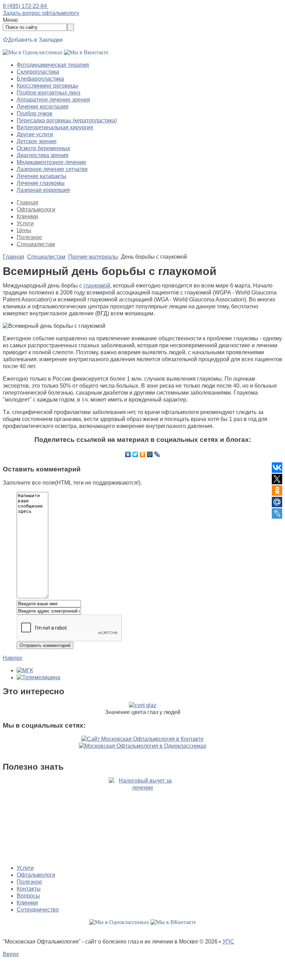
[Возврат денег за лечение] (142, 818)
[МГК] (25, 670)
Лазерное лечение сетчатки (52, 169)
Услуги (25, 223)
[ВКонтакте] (128, 454)
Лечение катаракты (41, 176)
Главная (27, 202)
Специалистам (36, 244)
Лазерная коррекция (43, 190)
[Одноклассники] (142, 454)
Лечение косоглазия (42, 107)
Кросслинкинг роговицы (47, 86)
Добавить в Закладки (35, 40)
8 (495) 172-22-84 (25, 6)
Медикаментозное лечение (51, 162)
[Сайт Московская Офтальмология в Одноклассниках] (142, 746)
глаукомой (96, 286)
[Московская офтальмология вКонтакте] (86, 52)
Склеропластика (38, 72)
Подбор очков (34, 113)
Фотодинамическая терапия (53, 65)
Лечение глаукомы (41, 183)
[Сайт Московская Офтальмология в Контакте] (142, 739)
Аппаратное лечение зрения (53, 100)
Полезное (29, 237)
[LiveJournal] (157, 454)
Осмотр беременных (43, 148)
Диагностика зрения (42, 155)
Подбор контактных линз (48, 93)
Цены (24, 230)
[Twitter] (135, 454)
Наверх (12, 658)
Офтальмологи (36, 209)
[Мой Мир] (150, 454)
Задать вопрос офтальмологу (41, 13)
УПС (228, 942)
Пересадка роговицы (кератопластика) (67, 120)
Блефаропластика (40, 79)
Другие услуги (35, 134)
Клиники (27, 216)
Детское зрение (37, 141)
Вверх (11, 954)
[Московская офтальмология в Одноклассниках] (33, 52)
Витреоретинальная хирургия (55, 127)
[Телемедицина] (38, 677)
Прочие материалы (93, 257)
